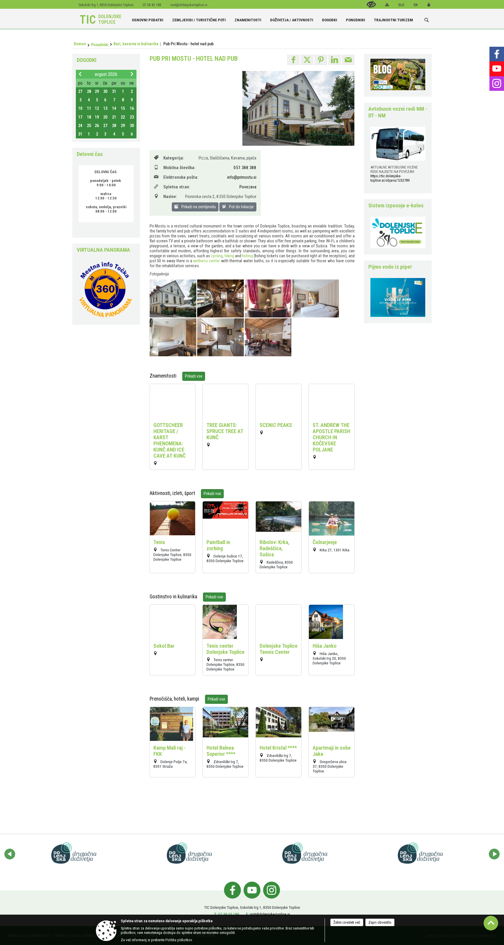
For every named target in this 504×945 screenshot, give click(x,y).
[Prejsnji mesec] (80, 74)
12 (97, 108)
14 (114, 108)
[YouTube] (496, 68)
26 (97, 125)
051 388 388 (245, 167)
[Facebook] (496, 54)
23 (132, 117)
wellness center (206, 260)
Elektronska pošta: (180, 177)
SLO (401, 5)
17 (80, 117)
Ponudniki (99, 44)
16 (132, 108)
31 (114, 91)
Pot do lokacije (241, 206)
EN (416, 5)
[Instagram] (496, 83)
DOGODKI (87, 60)
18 (89, 117)
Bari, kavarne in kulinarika (135, 43)
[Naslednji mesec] (132, 74)
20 (105, 117)
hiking (229, 255)
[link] (293, 60)
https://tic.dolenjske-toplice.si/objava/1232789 (390, 178)
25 (89, 125)
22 (123, 117)
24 (80, 125)
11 (89, 108)
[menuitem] (147, 17)
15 (123, 108)
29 (97, 91)
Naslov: (170, 196)
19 (97, 117)
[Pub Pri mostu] (173, 298)
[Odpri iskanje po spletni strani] (426, 20)
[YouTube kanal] (252, 890)
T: (215, 914)
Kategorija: (173, 158)
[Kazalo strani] (387, 4)
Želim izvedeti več (346, 922)
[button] (9, 854)
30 (105, 91)
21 (114, 117)
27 (80, 91)
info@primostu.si (241, 177)
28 (89, 91)
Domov (80, 43)
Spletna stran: (176, 187)
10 (80, 108)
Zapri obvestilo (379, 922)
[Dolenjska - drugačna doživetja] (75, 853)
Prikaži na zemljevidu (198, 206)
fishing (247, 255)
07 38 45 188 (228, 914)
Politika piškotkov (178, 940)
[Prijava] (428, 4)
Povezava (247, 187)
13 (105, 108)
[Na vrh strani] (491, 923)
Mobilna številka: (179, 167)
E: (247, 914)
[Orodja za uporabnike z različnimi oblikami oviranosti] (371, 4)
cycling (217, 255)
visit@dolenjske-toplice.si (188, 5)
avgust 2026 (106, 74)
